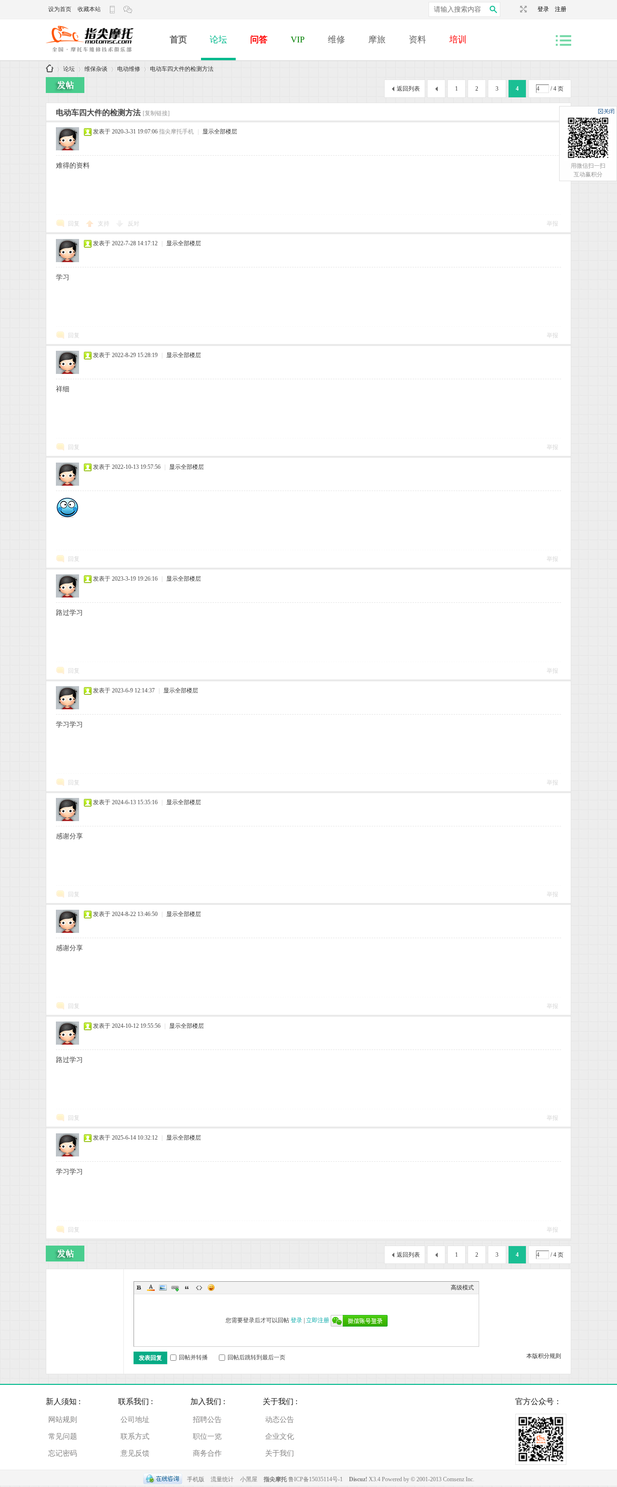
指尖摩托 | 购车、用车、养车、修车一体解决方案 (50, 69)
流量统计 (222, 1479)
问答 (259, 39)
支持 (104, 223)
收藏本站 (89, 9)
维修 (336, 39)
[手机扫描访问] (113, 9)
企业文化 (279, 1436)
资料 (417, 39)
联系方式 (135, 1436)
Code (199, 1287)
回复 (74, 223)
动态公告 (279, 1419)
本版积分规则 (543, 1356)
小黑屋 (248, 1479)
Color (151, 1287)
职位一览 (207, 1436)
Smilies (211, 1287)
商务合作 (207, 1453)
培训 (458, 39)
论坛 (218, 39)
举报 (552, 223)
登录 (546, 9)
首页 (178, 39)
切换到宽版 (522, 9)
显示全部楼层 (219, 131)
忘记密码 (62, 1453)
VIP (298, 39)
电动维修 (128, 69)
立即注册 (317, 1320)
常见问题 (62, 1436)
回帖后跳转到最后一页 (256, 1357)
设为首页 (59, 9)
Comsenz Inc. (458, 1479)
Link (175, 1287)
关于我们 (279, 1453)
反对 (133, 223)
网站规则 (62, 1419)
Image (163, 1287)
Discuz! (359, 1479)
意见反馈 (135, 1453)
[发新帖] (65, 85)
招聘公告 (207, 1419)
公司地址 (135, 1419)
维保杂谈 (95, 69)
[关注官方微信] (128, 9)
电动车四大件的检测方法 (182, 69)
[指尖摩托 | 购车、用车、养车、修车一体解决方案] (103, 56)
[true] (493, 9)
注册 (560, 9)
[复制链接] (156, 113)
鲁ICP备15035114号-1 (315, 1479)
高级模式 (462, 1287)
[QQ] (162, 1479)
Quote (187, 1287)
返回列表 (408, 88)
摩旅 (377, 39)
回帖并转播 (193, 1357)
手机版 (195, 1479)
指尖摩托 (275, 1479)
